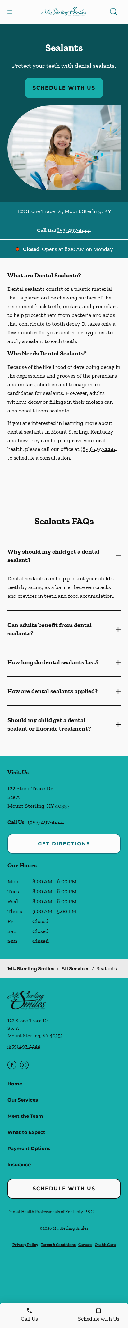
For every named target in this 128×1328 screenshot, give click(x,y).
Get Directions (64, 844)
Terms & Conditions (58, 1244)
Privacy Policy (25, 1244)
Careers (85, 1244)
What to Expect (26, 1132)
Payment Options (28, 1148)
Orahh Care (105, 1244)
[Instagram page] (24, 1065)
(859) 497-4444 (73, 230)
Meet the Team (25, 1116)
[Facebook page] (11, 1065)
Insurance (19, 1165)
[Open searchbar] (114, 12)
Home (14, 1084)
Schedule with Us (64, 88)
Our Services (22, 1100)
